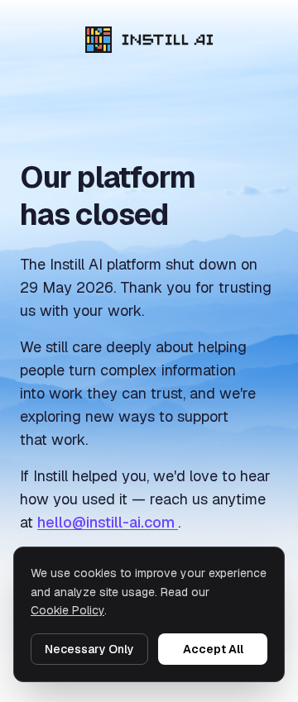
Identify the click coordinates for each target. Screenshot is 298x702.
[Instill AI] (149, 39)
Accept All (213, 649)
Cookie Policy (67, 610)
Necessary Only (89, 649)
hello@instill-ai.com (107, 522)
